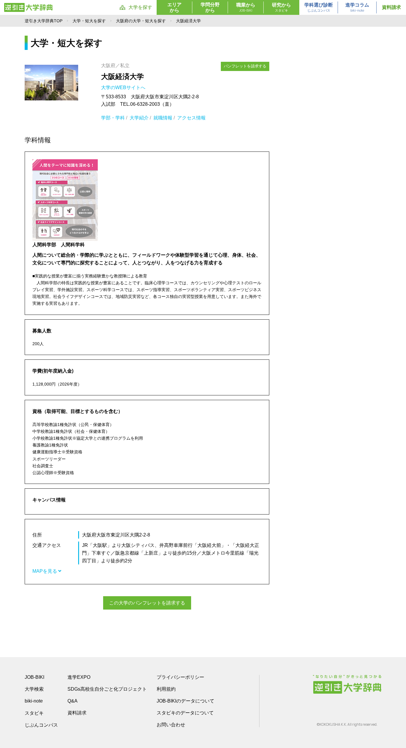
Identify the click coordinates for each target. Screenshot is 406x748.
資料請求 (391, 7)
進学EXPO (78, 677)
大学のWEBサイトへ (124, 87)
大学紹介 (139, 117)
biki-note (34, 700)
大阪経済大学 (122, 76)
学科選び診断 (318, 7)
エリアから (174, 7)
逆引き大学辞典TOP (43, 20)
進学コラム (357, 7)
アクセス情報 (191, 117)
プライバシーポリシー (180, 677)
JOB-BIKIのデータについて (185, 700)
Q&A (72, 700)
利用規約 (166, 689)
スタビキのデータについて (185, 712)
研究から (281, 7)
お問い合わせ (171, 724)
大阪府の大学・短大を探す (141, 20)
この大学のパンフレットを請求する (147, 602)
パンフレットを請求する (245, 66)
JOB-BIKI (34, 677)
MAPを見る (45, 571)
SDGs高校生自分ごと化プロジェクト (107, 689)
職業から (245, 7)
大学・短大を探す (89, 20)
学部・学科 (113, 117)
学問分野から (210, 7)
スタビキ (34, 713)
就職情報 (162, 117)
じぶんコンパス (41, 725)
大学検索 (34, 689)
